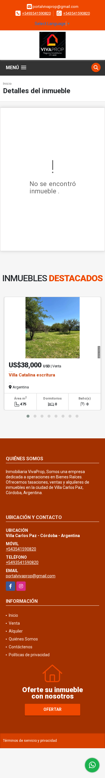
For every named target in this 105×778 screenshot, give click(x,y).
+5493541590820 (36, 13)
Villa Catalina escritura (32, 375)
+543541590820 (76, 13)
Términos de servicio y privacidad (30, 741)
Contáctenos (20, 647)
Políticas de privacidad (29, 654)
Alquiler (16, 631)
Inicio (7, 84)
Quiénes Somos (23, 639)
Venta (14, 623)
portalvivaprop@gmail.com (30, 576)
